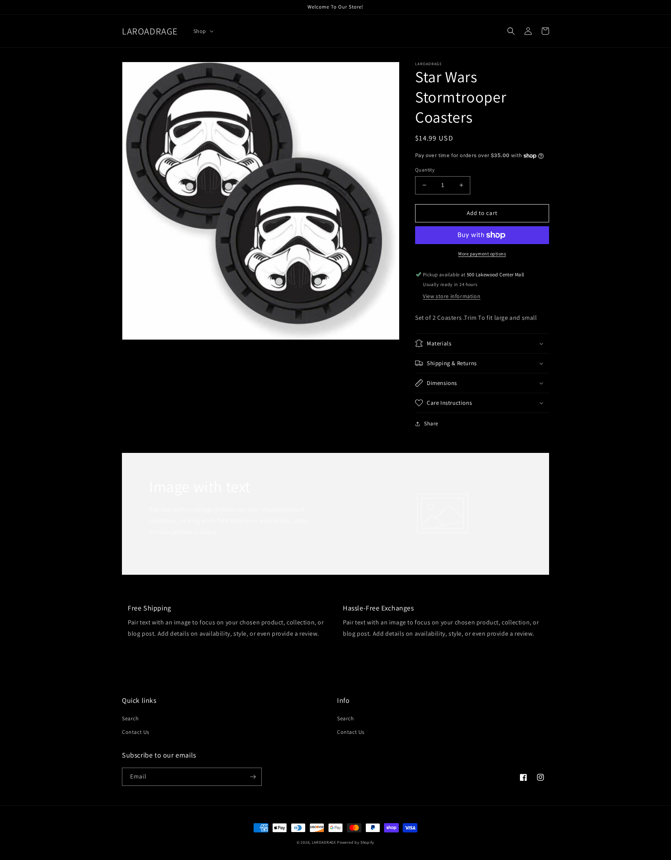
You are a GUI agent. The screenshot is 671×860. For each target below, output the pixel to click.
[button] (203, 31)
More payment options (482, 254)
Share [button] (431, 423)
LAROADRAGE (324, 842)
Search (130, 718)
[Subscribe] (252, 777)
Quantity (425, 169)
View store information (451, 296)
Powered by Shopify (355, 842)
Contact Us (135, 731)
